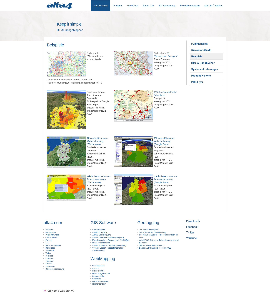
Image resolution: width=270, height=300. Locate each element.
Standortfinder (98, 276)
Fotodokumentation (190, 5)
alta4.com (53, 222)
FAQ (47, 242)
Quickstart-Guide (201, 50)
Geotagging (148, 222)
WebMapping (102, 258)
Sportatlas (96, 278)
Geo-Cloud (132, 5)
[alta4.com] (59, 5)
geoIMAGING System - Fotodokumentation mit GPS (158, 236)
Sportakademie (98, 229)
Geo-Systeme (101, 5)
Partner (48, 240)
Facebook (49, 250)
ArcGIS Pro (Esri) (99, 232)
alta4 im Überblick (213, 5)
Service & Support (53, 245)
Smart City (148, 5)
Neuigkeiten (50, 232)
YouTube (49, 255)
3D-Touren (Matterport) (148, 229)
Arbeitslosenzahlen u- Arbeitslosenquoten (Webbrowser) (98, 179)
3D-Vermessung (167, 5)
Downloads (50, 247)
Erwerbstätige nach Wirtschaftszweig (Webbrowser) (97, 141)
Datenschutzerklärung (54, 268)
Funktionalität (199, 43)
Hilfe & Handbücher (203, 63)
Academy (117, 5)
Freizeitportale (98, 270)
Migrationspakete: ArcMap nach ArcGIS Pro (110, 240)
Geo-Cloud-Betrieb (100, 281)
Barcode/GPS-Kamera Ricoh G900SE (155, 247)
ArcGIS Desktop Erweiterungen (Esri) (108, 237)
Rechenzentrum (99, 283)
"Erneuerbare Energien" (166, 56)
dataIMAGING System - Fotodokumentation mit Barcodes (159, 241)
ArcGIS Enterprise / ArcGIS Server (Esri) (109, 245)
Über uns (49, 229)
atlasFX (95, 268)
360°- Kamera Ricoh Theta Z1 (152, 245)
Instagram (49, 260)
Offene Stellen (51, 237)
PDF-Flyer (197, 82)
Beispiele (196, 56)
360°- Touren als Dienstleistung (152, 232)
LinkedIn (49, 258)
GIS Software (103, 222)
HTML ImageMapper (101, 242)
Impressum (50, 266)
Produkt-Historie (201, 75)
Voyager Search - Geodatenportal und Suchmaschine (108, 249)
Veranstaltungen (52, 234)
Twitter (48, 253)
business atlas (98, 265)
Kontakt (48, 263)
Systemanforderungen (204, 69)
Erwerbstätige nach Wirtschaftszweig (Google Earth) (164, 141)
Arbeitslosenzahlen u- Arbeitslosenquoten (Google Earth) (166, 179)
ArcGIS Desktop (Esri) (101, 234)
